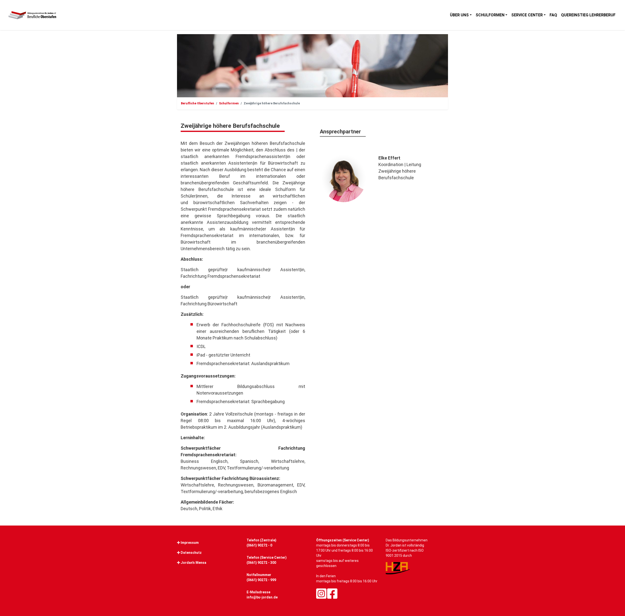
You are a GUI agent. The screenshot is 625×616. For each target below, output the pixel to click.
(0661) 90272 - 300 (261, 563)
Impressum (190, 543)
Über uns (459, 15)
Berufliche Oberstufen (197, 103)
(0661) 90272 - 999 (261, 580)
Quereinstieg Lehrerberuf (588, 15)
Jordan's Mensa (193, 563)
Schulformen (490, 15)
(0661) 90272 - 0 (259, 545)
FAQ (553, 15)
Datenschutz (191, 553)
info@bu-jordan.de (262, 597)
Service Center (527, 15)
